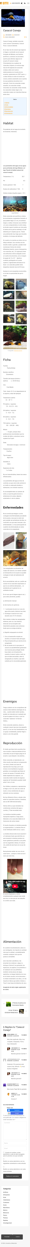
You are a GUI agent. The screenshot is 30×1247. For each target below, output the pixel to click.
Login (13, 3)
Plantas (5, 1218)
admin (13, 1093)
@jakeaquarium (18, 350)
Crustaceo (6, 1202)
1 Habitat (6, 102)
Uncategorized (7, 1223)
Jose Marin (14, 1048)
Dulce (7, 37)
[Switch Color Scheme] (25, 3)
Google (17, 1113)
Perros (5, 1215)
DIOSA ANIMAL (10, 1034)
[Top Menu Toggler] (28, 3)
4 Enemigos (7, 109)
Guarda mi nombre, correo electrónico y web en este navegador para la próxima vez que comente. (13, 1154)
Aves (4, 1197)
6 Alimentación (8, 113)
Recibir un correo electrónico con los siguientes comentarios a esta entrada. (14, 1162)
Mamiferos (6, 1207)
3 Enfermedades (8, 107)
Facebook (17, 1110)
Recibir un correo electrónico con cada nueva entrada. (14, 1170)
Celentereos (6, 1200)
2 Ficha (6, 105)
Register (17, 3)
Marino (5, 1210)
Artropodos (6, 1195)
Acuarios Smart (11, 1084)
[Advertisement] (15, 150)
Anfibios (5, 1192)
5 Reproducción (8, 111)
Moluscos (12, 37)
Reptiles (5, 1220)
